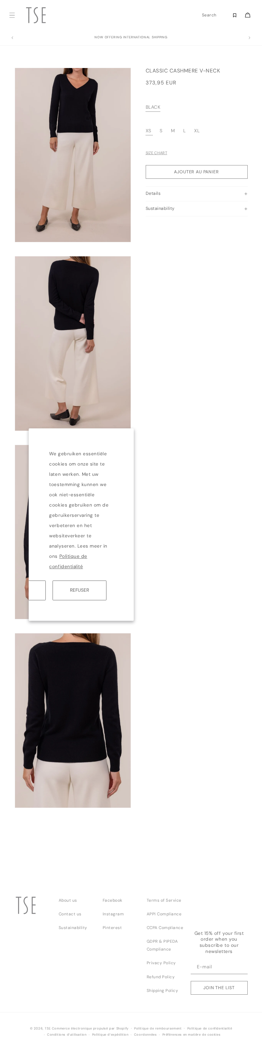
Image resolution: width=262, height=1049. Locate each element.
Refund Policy (161, 977)
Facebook (112, 900)
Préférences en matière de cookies (191, 1035)
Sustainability (73, 927)
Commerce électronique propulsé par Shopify (90, 1028)
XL (197, 131)
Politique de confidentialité (209, 1028)
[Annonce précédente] (12, 37)
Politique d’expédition (110, 1035)
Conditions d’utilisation (66, 1035)
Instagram (113, 914)
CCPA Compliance (165, 927)
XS (148, 131)
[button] (12, 15)
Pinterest (112, 927)
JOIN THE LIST (219, 988)
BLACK (153, 107)
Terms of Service (164, 900)
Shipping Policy (162, 990)
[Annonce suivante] (249, 37)
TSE (47, 1028)
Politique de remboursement (157, 1028)
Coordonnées (145, 1035)
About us (68, 900)
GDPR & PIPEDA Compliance (162, 945)
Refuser (79, 590)
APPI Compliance (164, 914)
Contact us (70, 914)
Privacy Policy (161, 963)
